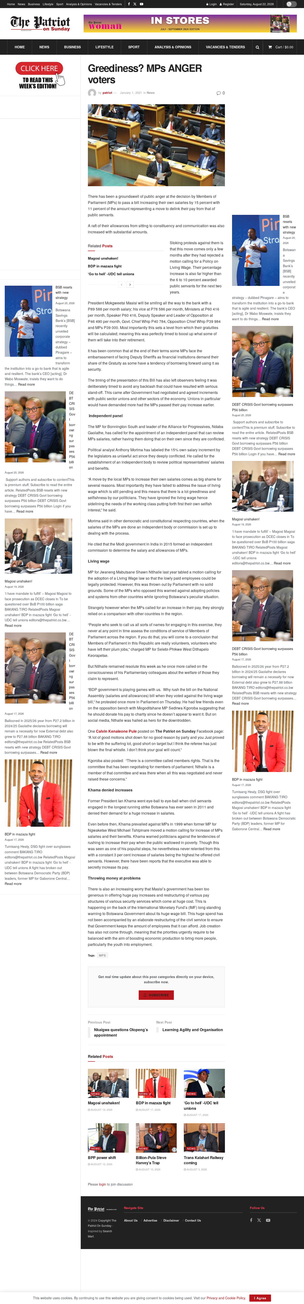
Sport (59, 4)
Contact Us (193, 1220)
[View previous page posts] (121, 284)
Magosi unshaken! (18, 581)
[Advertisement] (264, 133)
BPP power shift (102, 1157)
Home (11, 4)
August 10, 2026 (149, 1169)
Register (228, 4)
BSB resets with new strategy (64, 292)
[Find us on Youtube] (141, 4)
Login (213, 4)
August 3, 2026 (196, 1169)
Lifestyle (48, 4)
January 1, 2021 (131, 92)
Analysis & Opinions (79, 4)
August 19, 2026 (101, 1109)
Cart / (284, 47)
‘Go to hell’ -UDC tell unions (111, 273)
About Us (131, 1220)
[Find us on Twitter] (135, 4)
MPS (102, 955)
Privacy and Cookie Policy (226, 1297)
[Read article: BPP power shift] (108, 1137)
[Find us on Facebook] (129, 4)
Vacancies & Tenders (108, 4)
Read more (26, 384)
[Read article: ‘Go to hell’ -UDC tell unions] (204, 1083)
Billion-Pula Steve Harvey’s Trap (151, 1160)
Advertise (150, 1220)
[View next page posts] (130, 284)
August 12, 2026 (101, 1164)
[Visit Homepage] (40, 23)
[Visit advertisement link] (190, 23)
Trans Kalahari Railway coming (203, 1160)
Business (34, 4)
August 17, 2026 (149, 1109)
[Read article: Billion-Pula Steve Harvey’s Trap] (156, 1137)
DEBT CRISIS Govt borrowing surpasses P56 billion (72, 429)
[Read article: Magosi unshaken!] (108, 1083)
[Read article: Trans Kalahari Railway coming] (204, 1137)
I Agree (260, 1298)
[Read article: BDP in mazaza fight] (156, 1083)
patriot (107, 92)
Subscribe (159, 995)
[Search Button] (257, 47)
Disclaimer (171, 1220)
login (102, 1184)
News (21, 4)
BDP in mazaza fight (20, 834)
